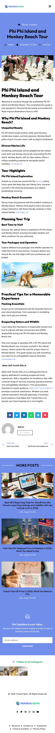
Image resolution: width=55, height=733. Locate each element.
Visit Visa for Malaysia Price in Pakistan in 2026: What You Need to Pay (27, 550)
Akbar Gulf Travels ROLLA (41, 388)
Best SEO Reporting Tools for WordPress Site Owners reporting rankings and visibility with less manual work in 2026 (27, 505)
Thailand (31, 21)
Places (22, 21)
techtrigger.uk (22, 212)
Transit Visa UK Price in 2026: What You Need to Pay (27, 593)
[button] (10, 415)
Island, (39, 181)
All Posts (25, 432)
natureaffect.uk (8, 359)
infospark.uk (16, 163)
